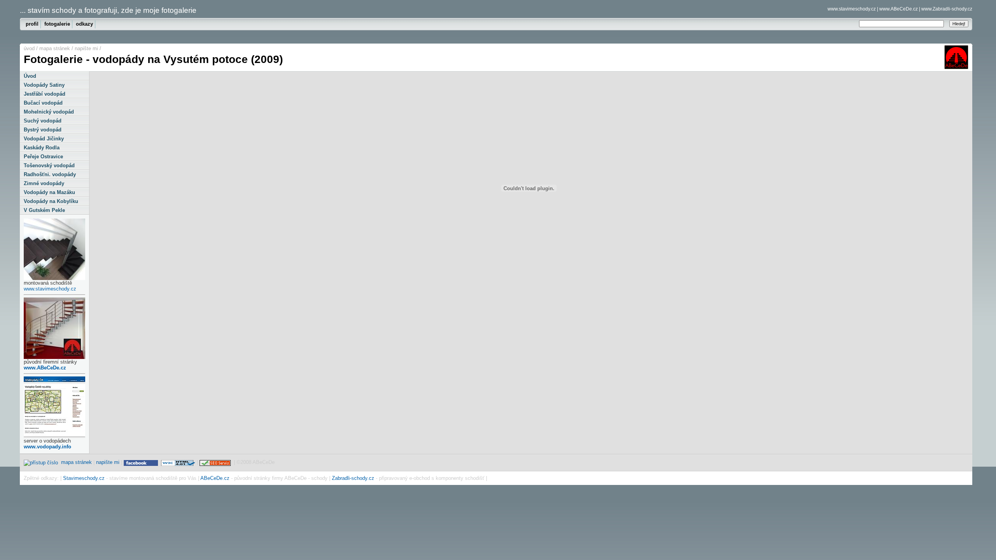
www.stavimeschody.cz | (853, 9)
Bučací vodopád (43, 103)
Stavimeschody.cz (84, 478)
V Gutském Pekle (44, 210)
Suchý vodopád (42, 121)
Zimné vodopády (44, 183)
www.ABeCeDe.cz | (899, 9)
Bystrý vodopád (42, 130)
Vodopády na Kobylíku (51, 201)
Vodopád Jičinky (44, 139)
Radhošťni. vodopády (50, 174)
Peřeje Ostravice (43, 156)
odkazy (84, 24)
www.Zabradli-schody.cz (946, 9)
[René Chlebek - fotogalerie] (142, 462)
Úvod (30, 76)
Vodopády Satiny (44, 85)
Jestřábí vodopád (44, 94)
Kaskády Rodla (42, 147)
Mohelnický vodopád (49, 112)
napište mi (86, 48)
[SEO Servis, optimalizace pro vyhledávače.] (216, 462)
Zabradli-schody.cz (353, 478)
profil (32, 24)
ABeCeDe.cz (215, 478)
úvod (29, 48)
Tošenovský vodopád (49, 165)
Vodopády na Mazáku (49, 192)
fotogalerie (57, 24)
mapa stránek (54, 48)
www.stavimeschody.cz (50, 289)
